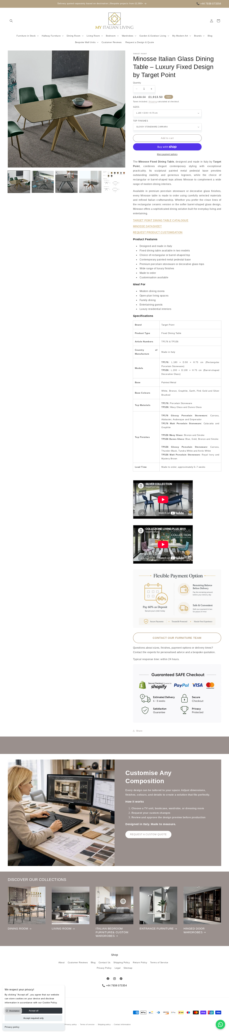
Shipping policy (104, 1024)
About (61, 962)
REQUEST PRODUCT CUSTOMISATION (158, 232)
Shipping (152, 102)
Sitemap (128, 968)
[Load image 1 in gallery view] (19, 182)
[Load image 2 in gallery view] (43, 182)
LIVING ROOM (62, 928)
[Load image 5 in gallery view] (114, 182)
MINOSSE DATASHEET (147, 226)
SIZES (136, 107)
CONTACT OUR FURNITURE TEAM (177, 637)
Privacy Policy (104, 968)
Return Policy (140, 962)
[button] (11, 20)
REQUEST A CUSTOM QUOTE (148, 834)
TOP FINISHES (140, 121)
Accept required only (33, 1018)
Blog (93, 962)
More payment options (167, 154)
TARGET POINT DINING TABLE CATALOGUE (160, 220)
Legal (118, 968)
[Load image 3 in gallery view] (66, 182)
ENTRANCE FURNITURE (157, 928)
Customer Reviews (78, 962)
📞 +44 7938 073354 (208, 3)
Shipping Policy (121, 962)
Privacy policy (12, 1027)
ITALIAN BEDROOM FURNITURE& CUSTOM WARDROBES (112, 932)
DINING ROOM (18, 928)
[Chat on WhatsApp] (220, 1024)
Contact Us (104, 962)
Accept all (33, 1010)
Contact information (122, 1024)
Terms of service (87, 1024)
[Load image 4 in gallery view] (90, 182)
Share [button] (139, 731)
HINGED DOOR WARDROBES (194, 930)
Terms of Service (159, 962)
